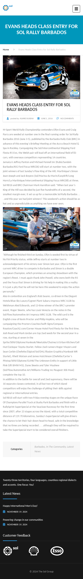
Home (6, 49)
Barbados (40, 446)
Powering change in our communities (23, 520)
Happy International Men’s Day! (20, 506)
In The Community (56, 446)
